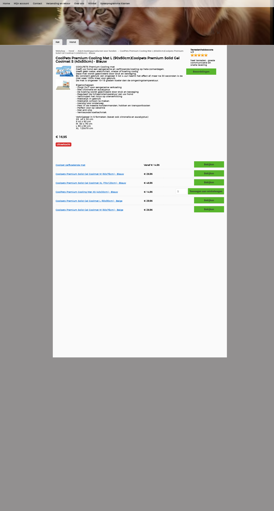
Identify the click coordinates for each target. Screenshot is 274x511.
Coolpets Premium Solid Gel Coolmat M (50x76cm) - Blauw (90, 174)
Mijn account (21, 3)
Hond (72, 42)
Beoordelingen (201, 71)
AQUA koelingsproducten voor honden (97, 51)
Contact (37, 3)
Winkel (92, 3)
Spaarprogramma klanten (115, 3)
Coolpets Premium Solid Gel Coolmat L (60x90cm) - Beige (89, 201)
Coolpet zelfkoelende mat (70, 165)
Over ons (79, 3)
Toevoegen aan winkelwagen (206, 191)
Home (6, 3)
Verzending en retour (58, 3)
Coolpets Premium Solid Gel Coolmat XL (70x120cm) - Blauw (91, 183)
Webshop (60, 51)
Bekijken (209, 164)
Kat (58, 42)
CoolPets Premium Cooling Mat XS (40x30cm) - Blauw (87, 192)
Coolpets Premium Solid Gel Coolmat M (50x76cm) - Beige (89, 210)
